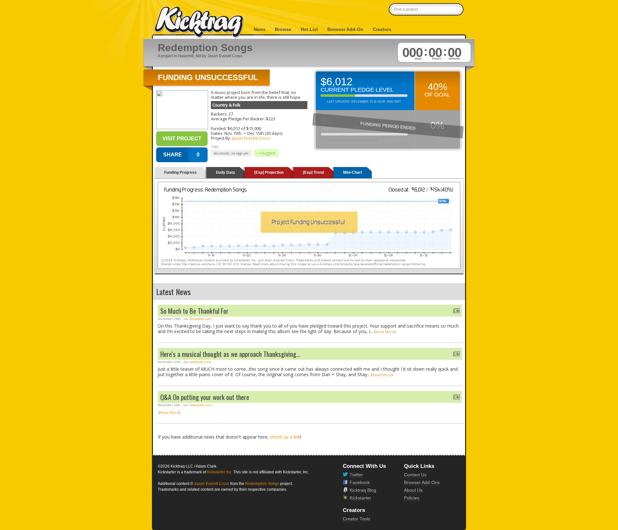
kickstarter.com (200, 319)
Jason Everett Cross (251, 138)
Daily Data (225, 172)
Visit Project (182, 138)
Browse (283, 29)
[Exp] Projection (269, 172)
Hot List (309, 29)
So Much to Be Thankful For (194, 311)
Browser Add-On (345, 29)
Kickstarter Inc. (219, 472)
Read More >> (390, 140)
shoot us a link (285, 437)
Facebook (360, 482)
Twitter (356, 474)
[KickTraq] (199, 22)
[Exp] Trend (313, 172)
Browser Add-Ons (422, 482)
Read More (384, 331)
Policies (411, 497)
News (260, 29)
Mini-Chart (352, 172)
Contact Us (415, 474)
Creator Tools (356, 518)
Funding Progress (180, 172)
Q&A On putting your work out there (204, 397)
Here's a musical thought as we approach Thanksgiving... (230, 354)
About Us (413, 490)
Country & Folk (226, 105)
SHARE (172, 154)
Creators (382, 29)
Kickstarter (360, 497)
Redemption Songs (262, 483)
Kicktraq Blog (363, 490)
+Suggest (267, 153)
